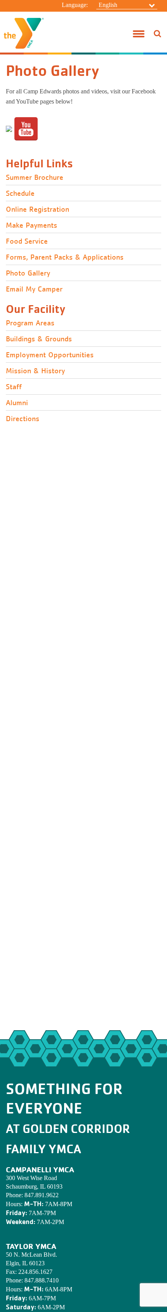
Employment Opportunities (50, 355)
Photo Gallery (28, 273)
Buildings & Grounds (39, 339)
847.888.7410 (41, 1280)
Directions (22, 419)
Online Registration (37, 209)
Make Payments (31, 225)
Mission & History (35, 371)
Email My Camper (34, 289)
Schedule (20, 193)
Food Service (27, 241)
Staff (14, 387)
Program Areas (30, 323)
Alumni (17, 403)
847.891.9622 (41, 1195)
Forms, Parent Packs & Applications (65, 257)
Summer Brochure (34, 177)
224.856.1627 (35, 1271)
